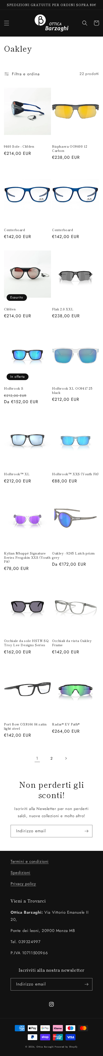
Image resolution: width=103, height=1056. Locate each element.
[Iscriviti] (86, 831)
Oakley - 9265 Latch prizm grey (73, 555)
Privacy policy (23, 884)
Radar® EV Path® (66, 724)
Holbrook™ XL (17, 474)
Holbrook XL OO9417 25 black (72, 390)
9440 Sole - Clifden (19, 146)
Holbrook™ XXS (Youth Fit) (75, 474)
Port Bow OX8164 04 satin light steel (25, 726)
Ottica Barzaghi (45, 1046)
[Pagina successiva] (66, 758)
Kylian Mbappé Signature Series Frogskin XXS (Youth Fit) (27, 557)
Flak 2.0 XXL (62, 309)
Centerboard (14, 230)
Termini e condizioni (30, 861)
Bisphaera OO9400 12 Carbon (69, 148)
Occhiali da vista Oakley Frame (72, 643)
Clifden (10, 309)
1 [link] (37, 758)
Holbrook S (14, 388)
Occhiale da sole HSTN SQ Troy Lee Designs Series (26, 643)
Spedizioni (20, 872)
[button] (6, 23)
